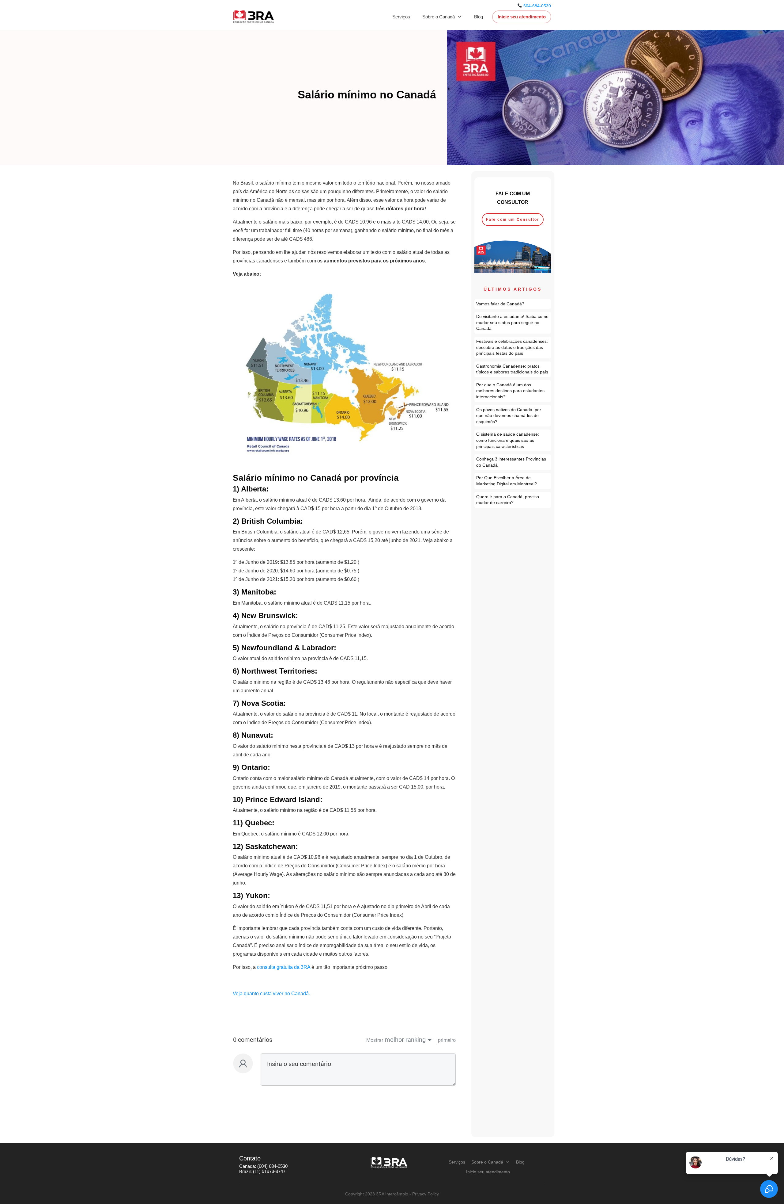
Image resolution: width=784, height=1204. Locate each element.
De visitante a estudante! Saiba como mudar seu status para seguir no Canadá (513, 323)
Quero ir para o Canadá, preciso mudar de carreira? (513, 500)
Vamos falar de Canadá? (513, 304)
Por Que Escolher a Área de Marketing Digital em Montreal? (513, 481)
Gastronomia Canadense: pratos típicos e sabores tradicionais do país (513, 369)
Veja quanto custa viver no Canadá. (272, 993)
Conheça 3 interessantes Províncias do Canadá (513, 462)
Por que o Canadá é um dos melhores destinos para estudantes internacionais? (513, 391)
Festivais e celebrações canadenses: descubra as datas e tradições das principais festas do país (513, 347)
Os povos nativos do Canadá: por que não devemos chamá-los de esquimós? (513, 416)
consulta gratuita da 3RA (283, 967)
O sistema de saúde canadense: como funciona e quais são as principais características (513, 440)
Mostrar (374, 1040)
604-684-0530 (537, 5)
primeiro (447, 1040)
